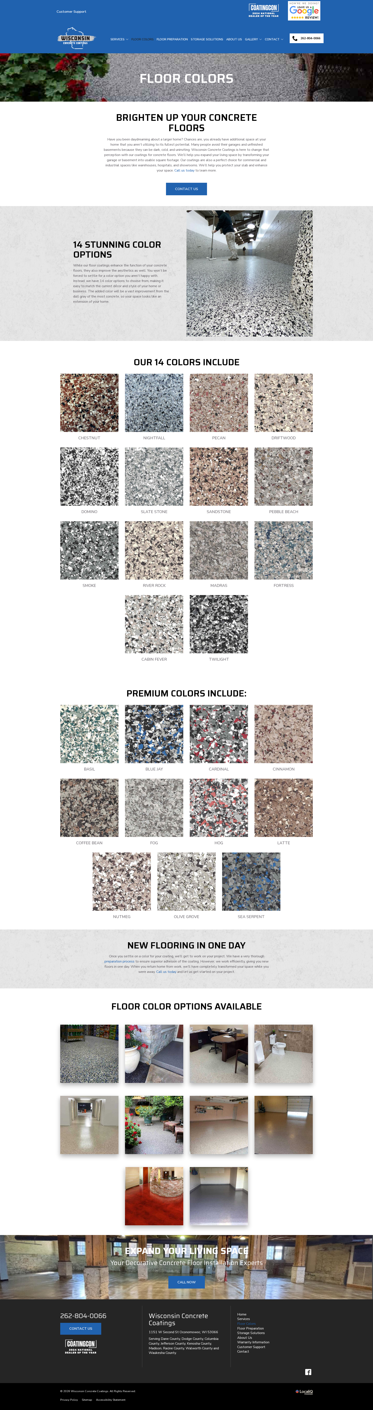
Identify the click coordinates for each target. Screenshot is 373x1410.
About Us (234, 39)
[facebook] (308, 1372)
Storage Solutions (207, 39)
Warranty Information (253, 1342)
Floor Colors (142, 39)
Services (118, 39)
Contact (272, 39)
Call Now (186, 1282)
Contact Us (186, 189)
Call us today (184, 170)
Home (242, 1314)
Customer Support (71, 11)
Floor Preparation (172, 39)
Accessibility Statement (110, 1400)
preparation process (119, 961)
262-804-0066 (83, 1315)
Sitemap (87, 1400)
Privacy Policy (69, 1400)
